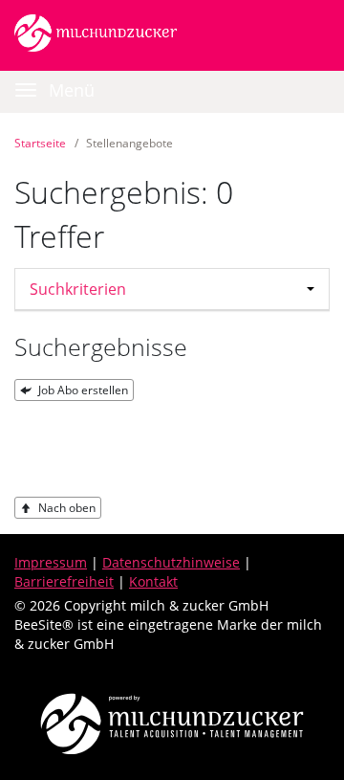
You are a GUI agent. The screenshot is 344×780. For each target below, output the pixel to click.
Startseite (40, 143)
